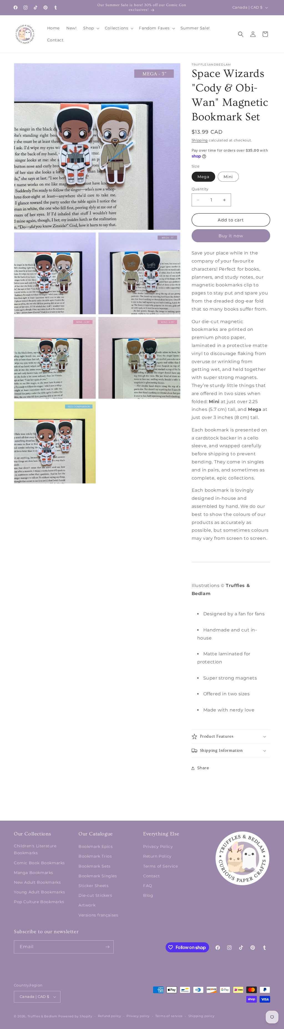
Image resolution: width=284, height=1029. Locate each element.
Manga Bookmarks (33, 872)
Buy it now (231, 235)
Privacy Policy (158, 846)
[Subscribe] (107, 946)
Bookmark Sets (94, 866)
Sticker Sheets (93, 885)
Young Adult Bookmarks (39, 892)
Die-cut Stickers (95, 895)
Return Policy (157, 856)
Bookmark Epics (95, 846)
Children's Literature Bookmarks (35, 849)
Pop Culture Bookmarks (39, 901)
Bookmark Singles (97, 875)
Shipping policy (201, 1016)
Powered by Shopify (75, 1016)
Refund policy (109, 1016)
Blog (148, 895)
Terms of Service (160, 866)
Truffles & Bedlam (42, 1016)
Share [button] (203, 767)
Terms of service (169, 1016)
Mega (203, 176)
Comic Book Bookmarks (39, 862)
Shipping (200, 140)
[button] (90, 28)
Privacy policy (138, 1016)
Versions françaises (98, 915)
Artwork (86, 905)
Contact (151, 875)
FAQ (147, 885)
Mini (228, 176)
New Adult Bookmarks (37, 882)
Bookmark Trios (95, 856)
